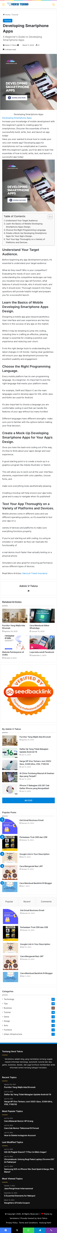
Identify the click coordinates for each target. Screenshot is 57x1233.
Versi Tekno (42, 1218)
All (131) (28, 800)
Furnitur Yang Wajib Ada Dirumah (35, 737)
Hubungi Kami (45, 1223)
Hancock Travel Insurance (34, 573)
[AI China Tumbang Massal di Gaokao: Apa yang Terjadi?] (9, 777)
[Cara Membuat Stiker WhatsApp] (42, 616)
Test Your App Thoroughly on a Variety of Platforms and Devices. (25, 240)
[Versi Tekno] (18, 4)
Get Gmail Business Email (32, 820)
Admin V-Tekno (11, 45)
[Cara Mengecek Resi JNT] (9, 872)
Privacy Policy (12, 1223)
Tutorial (15, 15)
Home (7, 15)
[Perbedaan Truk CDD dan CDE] (9, 843)
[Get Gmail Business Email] (9, 826)
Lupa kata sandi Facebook (42, 652)
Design (7, 1021)
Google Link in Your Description (35, 854)
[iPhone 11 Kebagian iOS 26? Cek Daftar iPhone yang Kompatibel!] (9, 789)
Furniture (8, 1030)
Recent (27, 901)
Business (8, 1008)
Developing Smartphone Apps (17, 118)
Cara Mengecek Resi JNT (31, 866)
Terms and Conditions (28, 1223)
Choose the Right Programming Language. (26, 230)
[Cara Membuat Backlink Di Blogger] (9, 887)
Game (6, 1017)
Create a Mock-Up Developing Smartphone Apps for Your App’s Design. (26, 234)
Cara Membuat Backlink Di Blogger (36, 883)
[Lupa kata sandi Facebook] (42, 642)
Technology (9, 999)
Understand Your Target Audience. (22, 220)
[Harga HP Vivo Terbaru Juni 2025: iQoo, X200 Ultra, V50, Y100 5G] (9, 765)
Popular (9, 901)
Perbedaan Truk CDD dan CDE (33, 837)
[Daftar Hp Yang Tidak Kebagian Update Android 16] (9, 753)
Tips (6, 1003)
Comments (46, 901)
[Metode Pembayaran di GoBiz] (14, 642)
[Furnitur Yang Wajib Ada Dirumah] (14, 616)
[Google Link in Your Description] (9, 858)
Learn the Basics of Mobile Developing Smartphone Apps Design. (24, 225)
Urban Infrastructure (13, 1034)
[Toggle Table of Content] (49, 216)
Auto (6, 1025)
